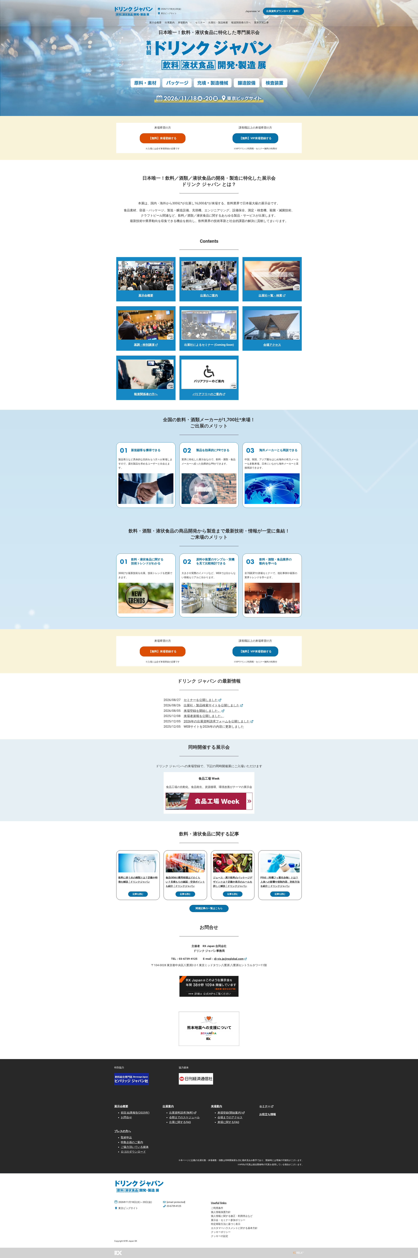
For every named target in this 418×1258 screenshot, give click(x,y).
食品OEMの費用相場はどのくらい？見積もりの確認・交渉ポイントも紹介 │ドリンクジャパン (185, 881)
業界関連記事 (261, 22)
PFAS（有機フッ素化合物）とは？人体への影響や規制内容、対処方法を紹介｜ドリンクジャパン (280, 881)
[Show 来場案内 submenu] (190, 22)
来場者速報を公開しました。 (204, 716)
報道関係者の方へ (241, 22)
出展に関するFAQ (180, 1122)
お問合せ (126, 1117)
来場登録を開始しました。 (202, 711)
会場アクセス (272, 344)
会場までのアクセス (229, 1117)
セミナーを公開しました (201, 700)
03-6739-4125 (174, 1206)
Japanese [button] (251, 11)
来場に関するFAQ (228, 1122)
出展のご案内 (209, 295)
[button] (283, 11)
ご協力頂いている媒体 (135, 1147)
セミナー (200, 22)
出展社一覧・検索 (270, 295)
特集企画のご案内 (132, 1142)
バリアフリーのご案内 (207, 394)
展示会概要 (155, 22)
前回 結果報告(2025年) (135, 1112)
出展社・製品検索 (218, 22)
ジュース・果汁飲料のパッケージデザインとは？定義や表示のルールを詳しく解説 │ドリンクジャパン (232, 881)
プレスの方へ (122, 1131)
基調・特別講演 (144, 344)
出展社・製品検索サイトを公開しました (212, 705)
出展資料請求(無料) (181, 1112)
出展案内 (170, 22)
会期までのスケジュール (184, 1117)
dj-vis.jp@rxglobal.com (229, 958)
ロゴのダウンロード (133, 1151)
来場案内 (183, 22)
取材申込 (126, 1137)
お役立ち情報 (267, 1114)
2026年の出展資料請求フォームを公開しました (217, 721)
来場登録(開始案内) (229, 1112)
